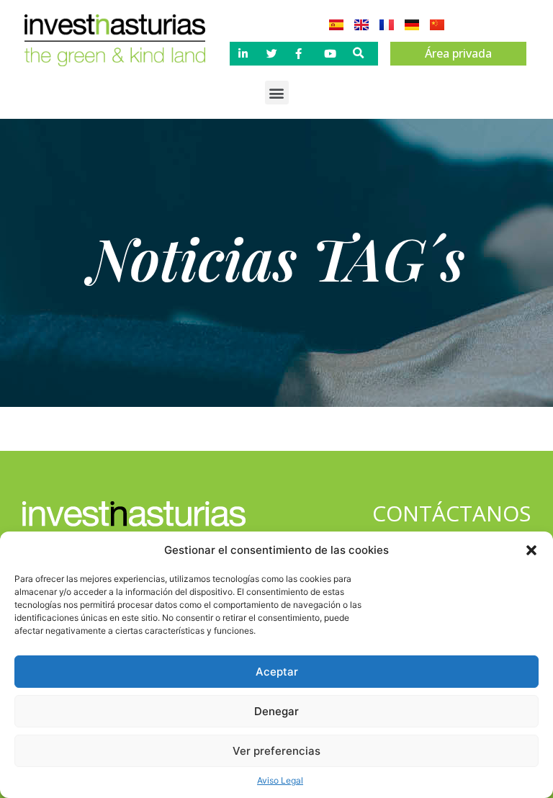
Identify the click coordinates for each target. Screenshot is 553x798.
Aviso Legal (280, 780)
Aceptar (277, 671)
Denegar (276, 711)
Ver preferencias (276, 751)
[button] (531, 550)
